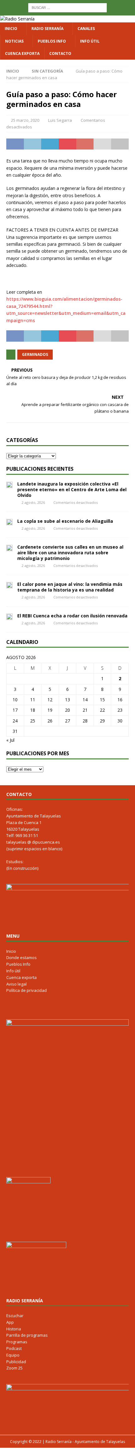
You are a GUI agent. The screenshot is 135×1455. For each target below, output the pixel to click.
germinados (35, 354)
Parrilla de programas (27, 1335)
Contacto (60, 53)
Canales (86, 28)
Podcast (14, 1348)
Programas (16, 1342)
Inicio (11, 28)
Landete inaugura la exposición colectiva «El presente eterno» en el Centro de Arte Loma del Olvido (72, 489)
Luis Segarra (60, 120)
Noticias (14, 41)
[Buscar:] (67, 7)
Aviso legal (16, 984)
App (10, 1322)
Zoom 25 (14, 1368)
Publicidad (16, 1361)
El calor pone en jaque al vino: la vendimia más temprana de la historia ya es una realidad (69, 587)
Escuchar (15, 1315)
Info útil (90, 41)
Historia (13, 1329)
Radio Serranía (47, 28)
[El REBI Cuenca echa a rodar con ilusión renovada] (9, 616)
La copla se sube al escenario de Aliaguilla (65, 521)
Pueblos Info (52, 41)
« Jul (10, 740)
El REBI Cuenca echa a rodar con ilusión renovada (72, 616)
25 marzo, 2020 (25, 120)
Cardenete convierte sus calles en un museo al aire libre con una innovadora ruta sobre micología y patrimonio (70, 552)
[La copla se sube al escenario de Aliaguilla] (9, 521)
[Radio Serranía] (17, 19)
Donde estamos (21, 957)
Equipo (12, 1355)
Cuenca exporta (22, 53)
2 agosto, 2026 (33, 502)
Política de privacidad (26, 990)
